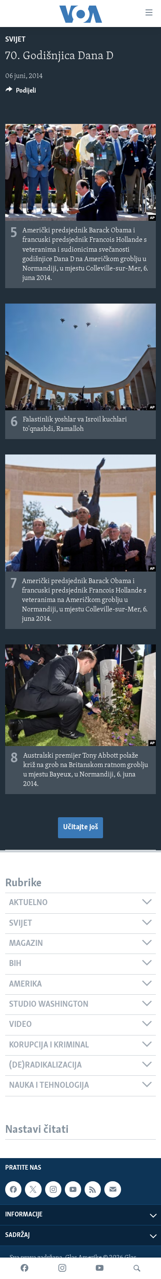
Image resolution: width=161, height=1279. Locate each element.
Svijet (15, 40)
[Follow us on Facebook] (13, 1189)
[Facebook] (24, 1268)
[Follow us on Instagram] (53, 1189)
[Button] (21, 92)
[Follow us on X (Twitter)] (33, 1189)
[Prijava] (112, 1189)
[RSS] (93, 1189)
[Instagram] (62, 1268)
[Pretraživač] (137, 1268)
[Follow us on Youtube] (73, 1189)
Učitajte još (80, 827)
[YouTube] (99, 1268)
